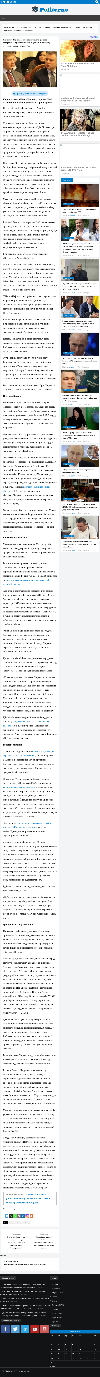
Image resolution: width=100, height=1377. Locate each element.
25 (59, 1358)
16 (95, 1349)
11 (59, 1349)
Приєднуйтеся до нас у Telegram (31, 93)
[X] (11, 1214)
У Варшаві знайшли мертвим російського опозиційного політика (78, 471)
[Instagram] (27, 1214)
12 (66, 1349)
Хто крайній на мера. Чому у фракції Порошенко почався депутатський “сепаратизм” (16, 1242)
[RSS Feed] (31, 1214)
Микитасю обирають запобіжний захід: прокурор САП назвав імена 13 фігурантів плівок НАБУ (79, 544)
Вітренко (20, 1223)
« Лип (52, 1366)
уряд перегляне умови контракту (19, 787)
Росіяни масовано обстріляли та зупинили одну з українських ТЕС (79, 210)
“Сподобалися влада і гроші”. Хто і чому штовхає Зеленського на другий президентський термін (28, 1198)
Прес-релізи (57, 1317)
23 (95, 1353)
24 (52, 1358)
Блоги (54, 1301)
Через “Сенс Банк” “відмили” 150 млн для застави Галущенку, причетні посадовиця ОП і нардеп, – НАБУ (79, 286)
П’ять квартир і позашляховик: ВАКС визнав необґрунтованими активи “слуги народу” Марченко (78, 435)
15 (88, 1349)
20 (73, 1353)
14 (80, 1349)
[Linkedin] (23, 1214)
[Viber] (19, 1214)
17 (52, 1353)
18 (59, 1353)
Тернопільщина (69, 427)
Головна (55, 1284)
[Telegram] (6, 1214)
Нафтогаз (12, 1223)
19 (66, 1353)
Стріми (55, 1309)
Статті (54, 1296)
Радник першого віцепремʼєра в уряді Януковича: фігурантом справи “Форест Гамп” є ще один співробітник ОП (78, 324)
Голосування (57, 1313)
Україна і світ (68, 204)
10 (52, 1349)
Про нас (55, 1321)
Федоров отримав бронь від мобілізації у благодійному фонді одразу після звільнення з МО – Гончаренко (79, 398)
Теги (5, 1223)
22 (88, 1353)
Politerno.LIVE (58, 1305)
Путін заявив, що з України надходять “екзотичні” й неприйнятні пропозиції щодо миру (79, 361)
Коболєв (27, 1223)
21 (80, 1353)
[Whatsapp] (15, 1214)
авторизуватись (39, 1264)
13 (73, 1349)
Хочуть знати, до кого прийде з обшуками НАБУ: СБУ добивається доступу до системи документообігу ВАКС (79, 507)
